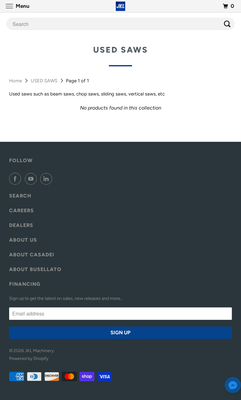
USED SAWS (45, 81)
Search (20, 196)
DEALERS (21, 225)
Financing (24, 284)
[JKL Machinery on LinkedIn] (47, 179)
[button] (233, 386)
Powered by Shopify (28, 358)
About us (23, 240)
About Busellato (35, 269)
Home (16, 81)
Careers (21, 210)
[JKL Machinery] (120, 6)
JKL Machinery (39, 350)
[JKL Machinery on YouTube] (32, 179)
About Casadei (31, 255)
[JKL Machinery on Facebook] (16, 179)
